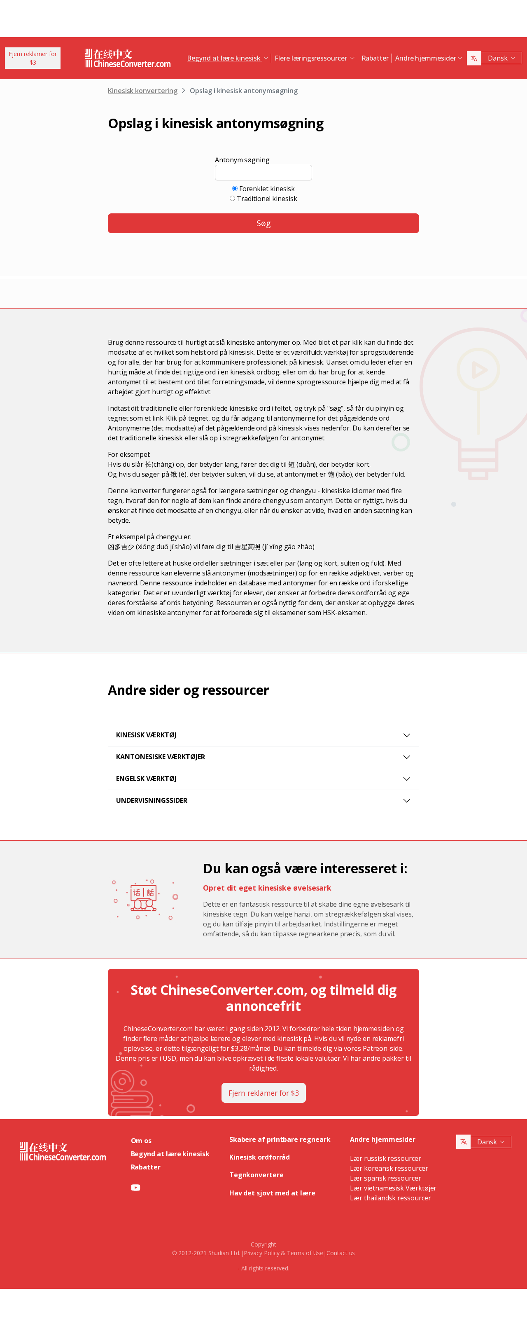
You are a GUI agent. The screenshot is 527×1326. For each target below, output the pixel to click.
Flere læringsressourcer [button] (311, 58)
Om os (141, 1140)
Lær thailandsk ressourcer (390, 1197)
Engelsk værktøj (146, 778)
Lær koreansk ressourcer (389, 1168)
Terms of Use (305, 1253)
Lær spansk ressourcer (385, 1178)
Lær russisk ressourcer (385, 1158)
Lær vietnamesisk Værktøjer (393, 1188)
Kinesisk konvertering (142, 90)
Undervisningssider (151, 800)
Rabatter (375, 58)
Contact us (340, 1253)
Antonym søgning (242, 159)
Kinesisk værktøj (146, 734)
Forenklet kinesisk (267, 188)
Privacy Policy (262, 1253)
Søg (264, 223)
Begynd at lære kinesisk (170, 1153)
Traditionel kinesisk (267, 198)
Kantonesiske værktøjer (160, 756)
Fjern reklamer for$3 (33, 58)
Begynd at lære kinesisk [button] (224, 58)
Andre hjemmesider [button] (425, 58)
